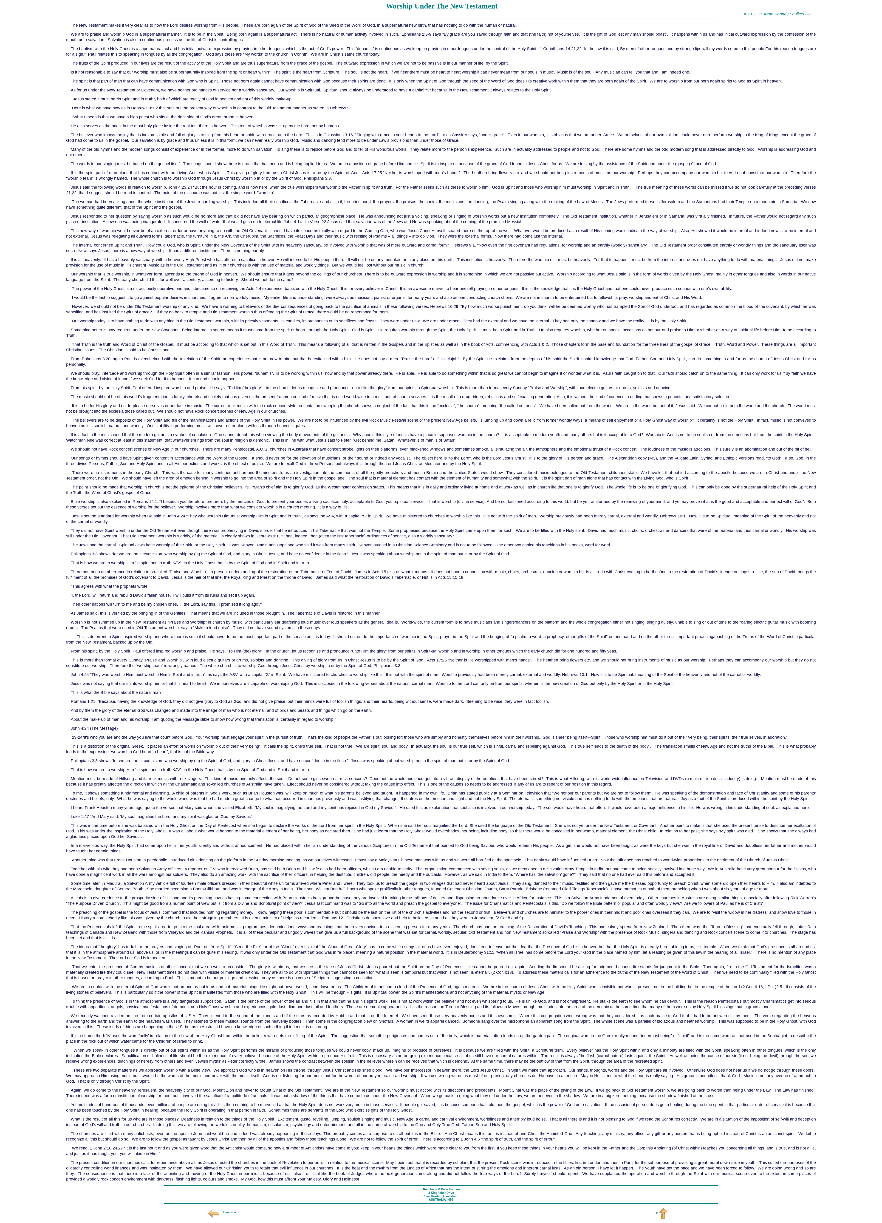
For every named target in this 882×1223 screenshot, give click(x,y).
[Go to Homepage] (213, 1212)
